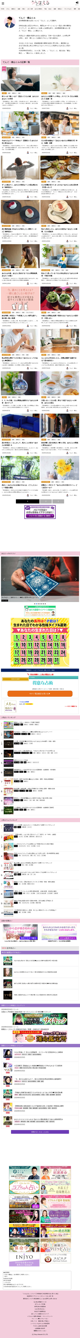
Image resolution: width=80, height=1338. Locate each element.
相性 (50, 93)
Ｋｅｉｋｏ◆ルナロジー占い (40, 1318)
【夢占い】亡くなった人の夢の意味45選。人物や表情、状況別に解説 (35, 891)
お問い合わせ (53, 1298)
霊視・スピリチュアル (25, 1067)
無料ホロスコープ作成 (21, 760)
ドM (34, 874)
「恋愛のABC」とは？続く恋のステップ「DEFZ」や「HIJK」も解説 (35, 834)
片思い (23, 8)
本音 (23, 137)
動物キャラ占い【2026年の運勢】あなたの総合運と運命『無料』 (24, 597)
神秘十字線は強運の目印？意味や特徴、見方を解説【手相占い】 (34, 900)
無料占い (14, 8)
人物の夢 (56, 893)
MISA (16, 1094)
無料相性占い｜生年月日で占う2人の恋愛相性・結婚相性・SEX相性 (35, 769)
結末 (42, 1081)
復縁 (55, 8)
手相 (20, 902)
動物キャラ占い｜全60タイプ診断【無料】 (27, 722)
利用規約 (39, 1293)
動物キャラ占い (31, 883)
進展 (19, 93)
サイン (28, 845)
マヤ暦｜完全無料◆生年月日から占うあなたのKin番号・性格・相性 (35, 741)
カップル (21, 836)
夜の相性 (32, 1121)
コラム (7, 8)
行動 (47, 1094)
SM (28, 874)
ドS (31, 874)
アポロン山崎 (18, 1108)
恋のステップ (39, 836)
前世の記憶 (42, 800)
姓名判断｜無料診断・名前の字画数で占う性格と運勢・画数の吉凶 (34, 788)
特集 (25, 762)
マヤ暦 (30, 743)
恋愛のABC (31, 836)
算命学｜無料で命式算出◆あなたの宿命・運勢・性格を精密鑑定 (34, 779)
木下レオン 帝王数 (40, 1304)
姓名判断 (16, 790)
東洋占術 (23, 1121)
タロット (39, 733)
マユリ (16, 1067)
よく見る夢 (50, 893)
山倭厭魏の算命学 (40, 1328)
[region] (40, 581)
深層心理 (24, 827)
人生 (30, 800)
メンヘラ (29, 827)
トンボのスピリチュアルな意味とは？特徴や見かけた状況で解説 (34, 844)
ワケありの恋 (42, 1067)
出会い (50, 8)
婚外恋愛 (35, 1108)
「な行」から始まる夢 (41, 893)
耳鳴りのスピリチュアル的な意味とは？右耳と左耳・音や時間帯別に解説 (36, 853)
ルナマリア (18, 1054)
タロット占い (17, 733)
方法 (20, 855)
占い (22, 724)
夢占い (15, 893)
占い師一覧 (50, 1296)
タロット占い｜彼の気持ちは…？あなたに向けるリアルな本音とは (34, 750)
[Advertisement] (40, 535)
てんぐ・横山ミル (34, 108)
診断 (15, 827)
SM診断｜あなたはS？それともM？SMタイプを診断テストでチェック (35, 872)
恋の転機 (52, 1094)
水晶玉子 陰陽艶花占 (40, 1311)
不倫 (45, 8)
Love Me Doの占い (40, 1309)
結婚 (19, 8)
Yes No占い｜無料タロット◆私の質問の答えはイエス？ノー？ (33, 732)
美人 (23, 864)
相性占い (60, 8)
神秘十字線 (38, 902)
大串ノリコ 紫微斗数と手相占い (40, 1321)
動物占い (37, 724)
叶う (35, 855)
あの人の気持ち (38, 8)
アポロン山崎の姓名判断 (40, 1326)
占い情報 (26, 836)
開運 (24, 893)
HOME (2, 8)
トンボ (38, 845)
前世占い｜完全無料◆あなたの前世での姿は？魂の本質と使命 (33, 798)
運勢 (75, 8)
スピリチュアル (22, 845)
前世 (34, 800)
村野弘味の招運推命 (40, 1306)
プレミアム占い (68, 8)
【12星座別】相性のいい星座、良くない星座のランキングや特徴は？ (35, 910)
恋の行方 (58, 1094)
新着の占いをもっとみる (40, 1132)
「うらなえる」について (29, 1293)
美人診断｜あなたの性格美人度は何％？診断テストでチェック (33, 863)
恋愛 (9, 93)
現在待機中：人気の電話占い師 (41, 674)
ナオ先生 (32, 677)
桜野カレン (18, 1081)
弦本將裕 (31, 724)
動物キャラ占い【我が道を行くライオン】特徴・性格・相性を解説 (34, 881)
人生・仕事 (30, 8)
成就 (31, 855)
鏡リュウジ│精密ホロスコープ (40, 1313)
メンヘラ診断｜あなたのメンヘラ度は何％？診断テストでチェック (34, 825)
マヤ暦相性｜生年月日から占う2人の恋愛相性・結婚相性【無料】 (34, 807)
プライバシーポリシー (39, 1296)
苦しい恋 (35, 1067)
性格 (37, 800)
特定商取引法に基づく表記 (50, 1293)
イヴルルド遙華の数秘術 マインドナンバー (40, 1316)
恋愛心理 (24, 874)
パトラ (55, 752)
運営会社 (25, 1298)
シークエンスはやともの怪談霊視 (40, 1323)
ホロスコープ (36, 762)
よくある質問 (44, 1298)
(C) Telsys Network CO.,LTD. (40, 1334)
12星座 (29, 912)
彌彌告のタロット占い (40, 1330)
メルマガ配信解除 (34, 1298)
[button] (40, 579)
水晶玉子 (17, 1121)
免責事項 (29, 1296)
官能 (28, 1121)
